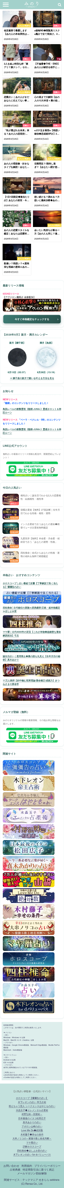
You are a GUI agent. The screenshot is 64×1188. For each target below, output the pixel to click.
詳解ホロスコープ (32, 1146)
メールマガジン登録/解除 (32, 1173)
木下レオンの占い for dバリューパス (32, 1154)
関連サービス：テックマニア (21, 1179)
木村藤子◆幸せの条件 (32, 1134)
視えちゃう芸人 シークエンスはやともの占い (32, 1106)
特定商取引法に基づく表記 (38, 1169)
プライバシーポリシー (47, 1165)
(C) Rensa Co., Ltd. (32, 1183)
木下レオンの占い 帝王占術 (32, 1102)
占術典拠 (15, 1169)
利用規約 (26, 1165)
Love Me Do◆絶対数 (32, 1130)
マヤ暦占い (32, 1142)
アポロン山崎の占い (32, 1126)
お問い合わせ (11, 1165)
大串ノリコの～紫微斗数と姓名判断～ (32, 1138)
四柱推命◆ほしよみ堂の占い (32, 1150)
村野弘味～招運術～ (32, 1114)
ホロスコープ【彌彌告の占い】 (32, 1098)
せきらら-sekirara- (49, 1179)
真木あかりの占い (32, 1122)
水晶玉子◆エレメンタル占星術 (32, 1110)
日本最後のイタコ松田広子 (32, 1118)
